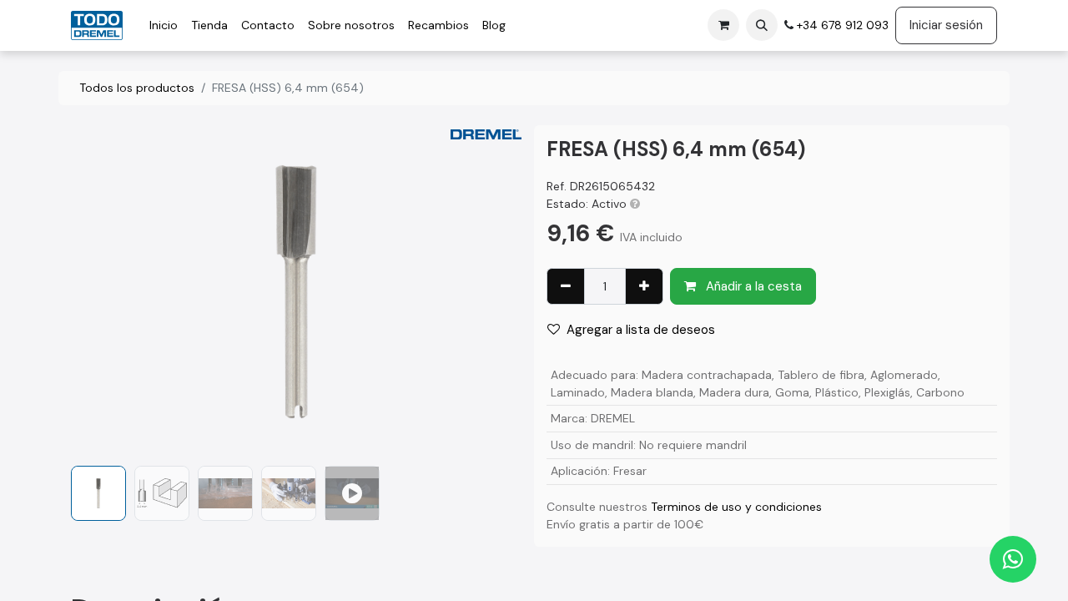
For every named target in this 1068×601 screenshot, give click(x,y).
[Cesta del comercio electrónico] (723, 25)
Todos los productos (136, 87)
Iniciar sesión (946, 25)
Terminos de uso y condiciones (736, 506)
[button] (762, 25)
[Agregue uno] (644, 287)
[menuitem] (163, 25)
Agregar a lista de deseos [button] (641, 329)
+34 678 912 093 (841, 25)
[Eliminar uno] (566, 287)
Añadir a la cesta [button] (752, 286)
